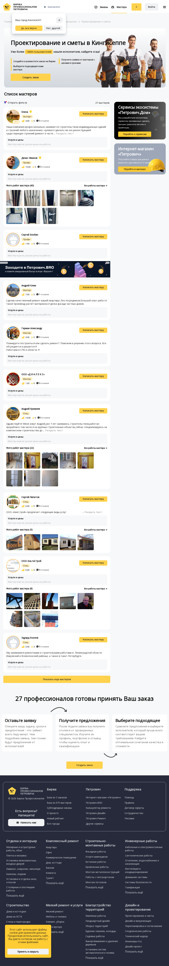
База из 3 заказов (57, 797)
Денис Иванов (29, 157)
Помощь (129, 797)
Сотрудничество (134, 813)
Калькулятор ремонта (98, 807)
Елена (24, 111)
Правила (129, 802)
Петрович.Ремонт (96, 818)
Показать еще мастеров (57, 679)
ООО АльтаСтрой (31, 560)
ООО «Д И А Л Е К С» (33, 374)
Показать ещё (15, 895)
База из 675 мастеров (59, 802)
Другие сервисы (94, 823)
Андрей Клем (28, 285)
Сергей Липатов (30, 497)
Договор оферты (134, 807)
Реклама (129, 818)
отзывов (44, 120)
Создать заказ (30, 77)
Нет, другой (53, 28)
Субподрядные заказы (59, 807)
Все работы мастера (94, 185)
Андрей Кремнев (30, 408)
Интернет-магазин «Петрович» (103, 797)
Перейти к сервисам (134, 134)
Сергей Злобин (29, 234)
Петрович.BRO (94, 802)
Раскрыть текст (65, 133)
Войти (151, 6)
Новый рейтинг (55, 818)
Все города (53, 823)
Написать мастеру (93, 113)
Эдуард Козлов (29, 637)
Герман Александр (31, 328)
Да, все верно (29, 28)
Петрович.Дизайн (95, 813)
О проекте (53, 813)
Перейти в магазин (135, 169)
